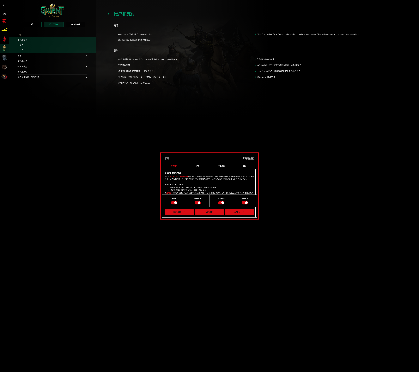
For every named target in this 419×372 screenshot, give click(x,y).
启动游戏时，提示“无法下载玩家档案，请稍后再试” (279, 65)
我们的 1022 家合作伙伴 (179, 176)
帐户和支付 (22, 39)
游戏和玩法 (22, 61)
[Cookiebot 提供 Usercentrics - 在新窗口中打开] (244, 158)
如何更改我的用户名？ (267, 59)
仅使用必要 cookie (179, 212)
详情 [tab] (197, 166)
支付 (21, 45)
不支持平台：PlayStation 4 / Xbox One (135, 83)
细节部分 (170, 193)
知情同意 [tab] (174, 166)
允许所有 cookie (240, 212)
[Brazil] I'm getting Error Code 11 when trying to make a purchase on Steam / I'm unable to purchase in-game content (308, 34)
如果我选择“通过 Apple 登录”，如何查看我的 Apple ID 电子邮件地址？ (148, 59)
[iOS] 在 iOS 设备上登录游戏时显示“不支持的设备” (279, 71)
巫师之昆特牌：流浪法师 (28, 77)
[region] (48, 186)
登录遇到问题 (124, 65)
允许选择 (209, 212)
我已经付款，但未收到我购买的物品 (134, 40)
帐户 (21, 50)
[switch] (198, 202)
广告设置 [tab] (221, 166)
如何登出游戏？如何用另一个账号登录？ (136, 71)
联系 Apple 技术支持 (266, 77)
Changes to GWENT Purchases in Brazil (135, 34)
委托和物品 (22, 66)
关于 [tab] (244, 166)
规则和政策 (22, 71)
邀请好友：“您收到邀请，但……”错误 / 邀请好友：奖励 (142, 77)
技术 (19, 55)
